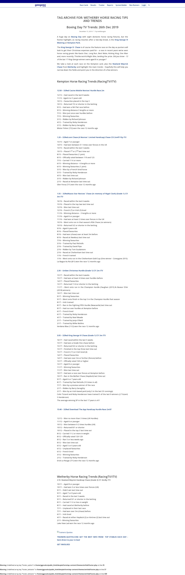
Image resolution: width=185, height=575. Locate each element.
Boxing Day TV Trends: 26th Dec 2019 (92, 27)
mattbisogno (101, 31)
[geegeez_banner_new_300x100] (40, 5)
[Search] (149, 5)
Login (144, 5)
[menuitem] (84, 5)
